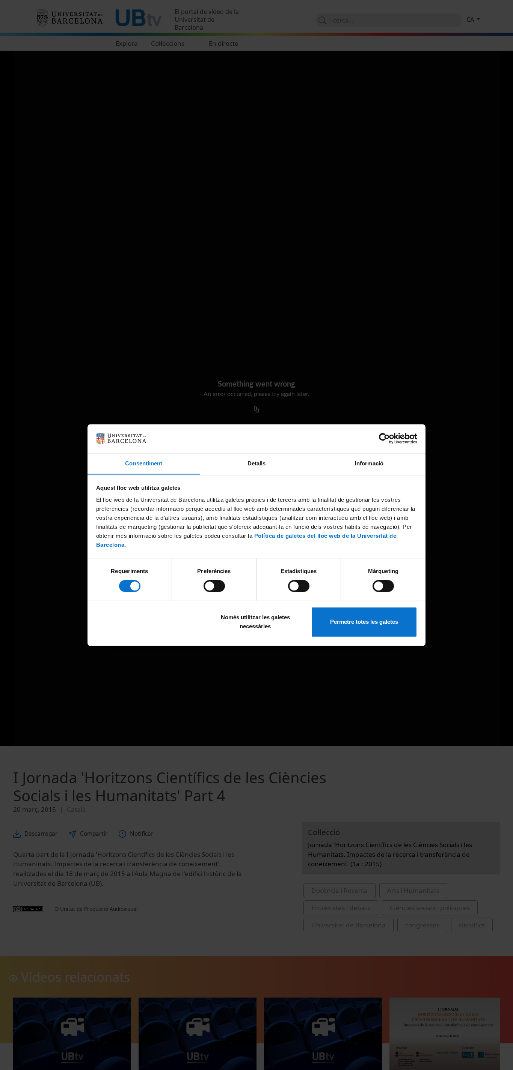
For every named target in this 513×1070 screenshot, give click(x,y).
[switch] (214, 586)
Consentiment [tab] (143, 463)
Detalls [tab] (256, 463)
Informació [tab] (369, 463)
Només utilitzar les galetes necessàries (255, 621)
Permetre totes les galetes (364, 622)
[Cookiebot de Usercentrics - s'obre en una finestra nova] (384, 438)
